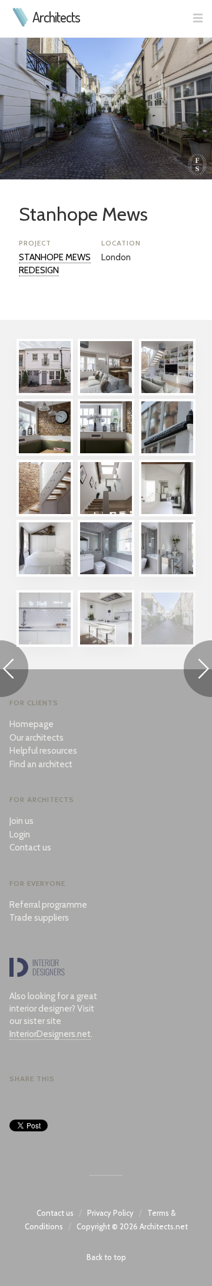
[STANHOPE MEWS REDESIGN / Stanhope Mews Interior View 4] (106, 452)
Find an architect (40, 764)
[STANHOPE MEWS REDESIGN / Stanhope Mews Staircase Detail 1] (44, 513)
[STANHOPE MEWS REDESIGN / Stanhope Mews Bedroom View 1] (167, 513)
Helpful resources (43, 750)
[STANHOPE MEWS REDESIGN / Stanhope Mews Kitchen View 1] (106, 644)
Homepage (31, 724)
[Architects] (20, 23)
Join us (21, 821)
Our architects (36, 737)
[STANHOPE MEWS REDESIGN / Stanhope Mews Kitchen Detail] (44, 644)
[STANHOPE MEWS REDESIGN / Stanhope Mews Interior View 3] (44, 452)
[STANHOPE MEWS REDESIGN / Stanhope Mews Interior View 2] (167, 392)
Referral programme (48, 904)
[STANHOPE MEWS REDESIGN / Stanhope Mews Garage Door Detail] (167, 452)
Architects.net (164, 1226)
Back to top (106, 1257)
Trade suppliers (39, 917)
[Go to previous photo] (14, 670)
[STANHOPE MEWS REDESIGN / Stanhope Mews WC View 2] (167, 573)
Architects (56, 17)
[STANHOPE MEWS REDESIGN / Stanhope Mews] (167, 644)
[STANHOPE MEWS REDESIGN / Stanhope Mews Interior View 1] (106, 392)
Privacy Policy (110, 1213)
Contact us (30, 847)
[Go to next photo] (198, 670)
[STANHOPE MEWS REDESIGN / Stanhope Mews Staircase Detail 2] (106, 513)
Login (19, 834)
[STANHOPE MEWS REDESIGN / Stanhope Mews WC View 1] (106, 573)
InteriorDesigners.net (50, 1034)
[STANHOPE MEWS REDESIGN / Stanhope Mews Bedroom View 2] (44, 573)
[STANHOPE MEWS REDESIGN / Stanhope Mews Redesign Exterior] (44, 392)
